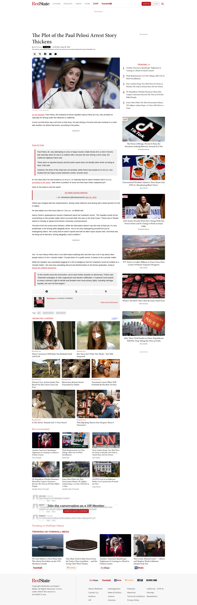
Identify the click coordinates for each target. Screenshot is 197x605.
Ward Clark (65, 458)
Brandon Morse (143, 149)
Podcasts (68, 4)
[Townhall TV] (106, 4)
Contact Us (93, 592)
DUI (39, 313)
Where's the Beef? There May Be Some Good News (143, 300)
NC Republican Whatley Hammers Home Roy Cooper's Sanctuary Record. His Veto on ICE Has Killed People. (45, 482)
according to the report (41, 182)
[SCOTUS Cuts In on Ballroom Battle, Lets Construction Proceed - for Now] (106, 469)
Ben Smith (143, 188)
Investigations (114, 588)
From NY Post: (38, 145)
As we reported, (38, 115)
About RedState (95, 588)
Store (87, 4)
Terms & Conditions (136, 596)
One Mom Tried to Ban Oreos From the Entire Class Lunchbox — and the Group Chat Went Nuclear (81, 561)
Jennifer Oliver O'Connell (40, 489)
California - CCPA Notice (156, 588)
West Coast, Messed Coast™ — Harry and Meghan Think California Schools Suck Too (149, 561)
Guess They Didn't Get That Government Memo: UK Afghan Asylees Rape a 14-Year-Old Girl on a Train (75, 482)
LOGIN (155, 4)
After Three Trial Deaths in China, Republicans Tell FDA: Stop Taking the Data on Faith (144, 339)
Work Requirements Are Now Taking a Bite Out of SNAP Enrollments (73, 452)
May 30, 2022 (91, 197)
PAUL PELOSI (60, 313)
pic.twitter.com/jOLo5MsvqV (76, 193)
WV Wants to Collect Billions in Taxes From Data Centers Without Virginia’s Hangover (143, 263)
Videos (78, 4)
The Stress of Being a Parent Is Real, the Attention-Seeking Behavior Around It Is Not (144, 145)
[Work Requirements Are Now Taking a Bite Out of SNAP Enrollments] (76, 440)
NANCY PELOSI (48, 313)
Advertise (131, 592)
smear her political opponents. (44, 268)
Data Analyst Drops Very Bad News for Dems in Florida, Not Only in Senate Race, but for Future (105, 452)
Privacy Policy (133, 600)
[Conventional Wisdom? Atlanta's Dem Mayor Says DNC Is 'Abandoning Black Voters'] (143, 167)
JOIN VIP (146, 4)
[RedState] (40, 4)
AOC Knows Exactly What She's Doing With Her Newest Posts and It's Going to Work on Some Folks (143, 223)
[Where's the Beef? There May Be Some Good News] (143, 286)
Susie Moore (96, 487)
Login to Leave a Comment (76, 511)
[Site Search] (162, 4)
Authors (56, 4)
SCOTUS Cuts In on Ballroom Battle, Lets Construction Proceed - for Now (105, 481)
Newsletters (152, 596)
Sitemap (150, 592)
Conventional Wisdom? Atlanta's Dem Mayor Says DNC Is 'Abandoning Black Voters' (143, 183)
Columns (112, 600)
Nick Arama (38, 47)
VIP (89, 600)
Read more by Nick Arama (109, 302)
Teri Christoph (36, 458)
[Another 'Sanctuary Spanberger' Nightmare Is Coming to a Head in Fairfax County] (46, 440)
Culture (111, 596)
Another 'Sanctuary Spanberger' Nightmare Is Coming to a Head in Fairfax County (45, 452)
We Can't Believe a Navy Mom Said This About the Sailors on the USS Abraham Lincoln (46, 561)
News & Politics (114, 592)
